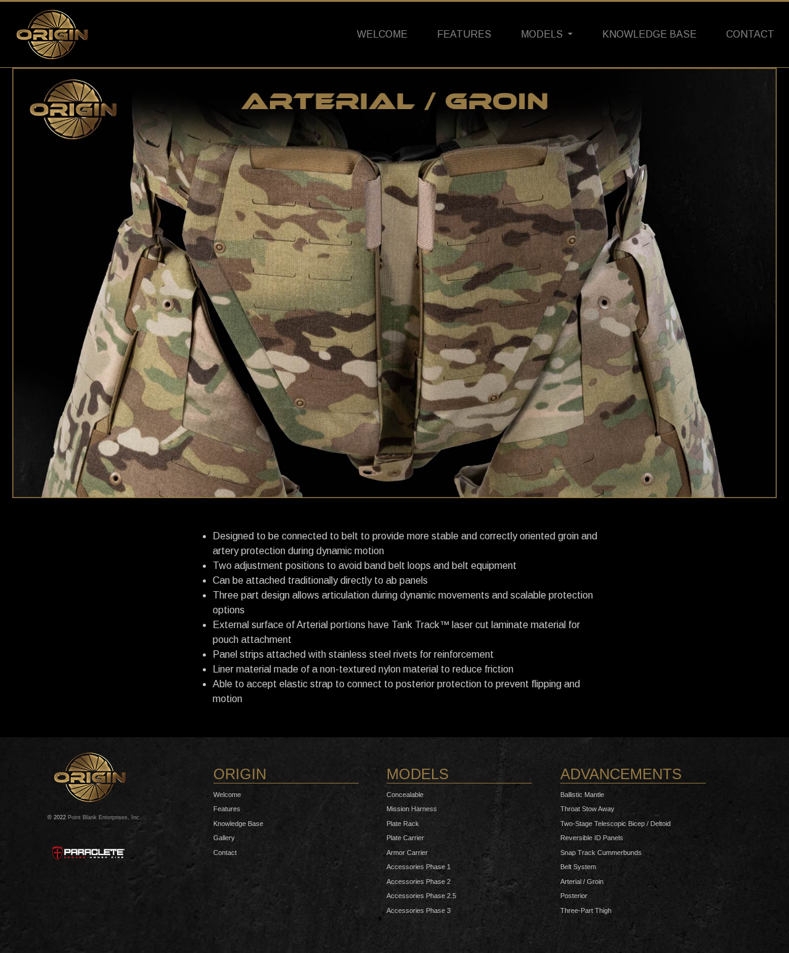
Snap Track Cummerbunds (601, 852)
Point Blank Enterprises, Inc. (104, 817)
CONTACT (750, 34)
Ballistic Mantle (582, 794)
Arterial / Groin (581, 881)
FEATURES (464, 34)
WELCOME (382, 34)
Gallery (224, 837)
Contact (225, 852)
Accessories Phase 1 (418, 866)
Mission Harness (411, 808)
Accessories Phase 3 (418, 910)
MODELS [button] (543, 34)
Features (226, 808)
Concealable (404, 794)
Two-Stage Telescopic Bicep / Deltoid (615, 823)
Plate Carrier (405, 837)
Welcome (227, 794)
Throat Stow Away (587, 808)
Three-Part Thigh (585, 910)
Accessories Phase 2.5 (421, 895)
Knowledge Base (238, 823)
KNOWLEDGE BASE (649, 34)
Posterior (573, 895)
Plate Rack (402, 823)
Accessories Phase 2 (418, 881)
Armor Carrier (407, 852)
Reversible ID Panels (591, 837)
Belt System (578, 866)
